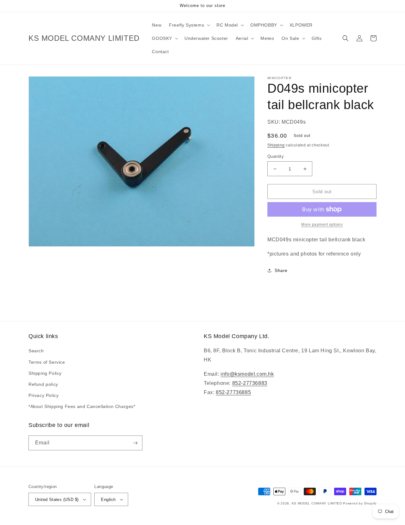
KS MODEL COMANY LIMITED (317, 503)
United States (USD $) (56, 499)
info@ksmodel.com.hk (247, 374)
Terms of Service (46, 362)
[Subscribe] (135, 442)
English (108, 499)
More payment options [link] (322, 224)
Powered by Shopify (360, 503)
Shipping (276, 145)
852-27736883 (249, 383)
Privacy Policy (43, 395)
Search (36, 350)
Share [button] (281, 270)
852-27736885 (233, 392)
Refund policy (43, 384)
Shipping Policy (45, 373)
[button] (189, 25)
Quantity (275, 156)
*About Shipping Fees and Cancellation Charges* (81, 406)
